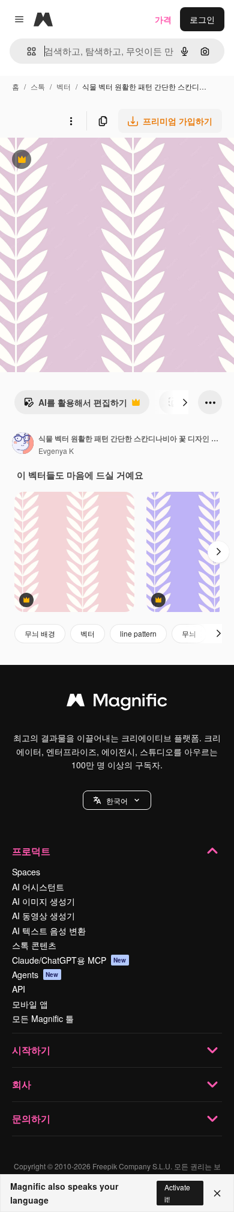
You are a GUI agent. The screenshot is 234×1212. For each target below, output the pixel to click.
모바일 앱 (30, 1004)
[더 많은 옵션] (71, 121)
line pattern (138, 633)
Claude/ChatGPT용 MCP (69, 960)
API (18, 989)
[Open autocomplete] (26, 51)
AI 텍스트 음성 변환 (49, 931)
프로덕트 (31, 851)
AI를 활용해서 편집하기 (75, 405)
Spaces (26, 872)
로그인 (202, 19)
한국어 (117, 800)
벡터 (63, 86)
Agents (35, 975)
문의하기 (31, 1118)
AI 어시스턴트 (38, 887)
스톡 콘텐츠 (34, 945)
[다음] (185, 402)
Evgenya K (56, 450)
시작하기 (31, 1050)
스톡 (38, 86)
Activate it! (177, 1193)
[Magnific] (117, 703)
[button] (117, 800)
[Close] (217, 1193)
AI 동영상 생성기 (43, 916)
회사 (21, 1084)
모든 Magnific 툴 (43, 1018)
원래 (69, 161)
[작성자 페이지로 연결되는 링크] (23, 444)
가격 (163, 19)
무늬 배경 (40, 633)
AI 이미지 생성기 (43, 901)
